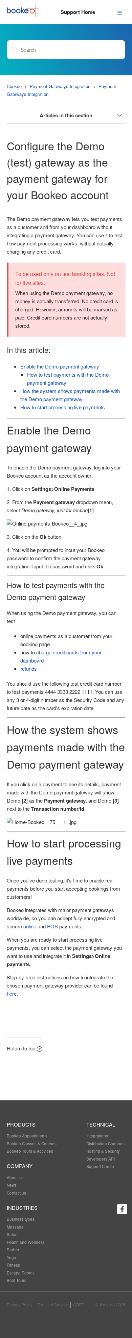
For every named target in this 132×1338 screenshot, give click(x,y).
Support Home (78, 12)
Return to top (21, 1048)
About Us (15, 1177)
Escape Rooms (21, 1272)
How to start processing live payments (62, 407)
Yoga (11, 1257)
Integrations (97, 1135)
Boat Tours (16, 1280)
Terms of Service (53, 1304)
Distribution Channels (106, 1143)
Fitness (13, 1265)
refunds (28, 668)
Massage (15, 1227)
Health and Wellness (26, 1242)
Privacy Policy (19, 1304)
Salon (12, 1234)
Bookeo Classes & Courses (32, 1143)
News (12, 1185)
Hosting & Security (103, 1151)
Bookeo (14, 86)
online (29, 926)
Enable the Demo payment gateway (59, 366)
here (12, 993)
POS (52, 926)
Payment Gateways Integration (60, 86)
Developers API (100, 1159)
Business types (21, 1219)
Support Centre (100, 1166)
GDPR (78, 1304)
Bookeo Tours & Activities (30, 1151)
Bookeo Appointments (27, 1135)
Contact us (16, 1193)
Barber (13, 1249)
